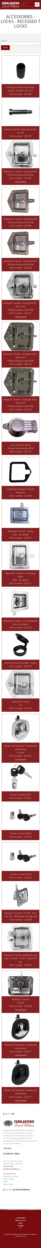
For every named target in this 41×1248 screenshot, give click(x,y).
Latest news (20, 1218)
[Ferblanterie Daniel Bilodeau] (10, 4)
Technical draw (20, 181)
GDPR (20, 1223)
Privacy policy (20, 1220)
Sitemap (20, 1226)
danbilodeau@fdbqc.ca (12, 1169)
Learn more (7, 1148)
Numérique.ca (20, 1236)
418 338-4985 (8, 1166)
